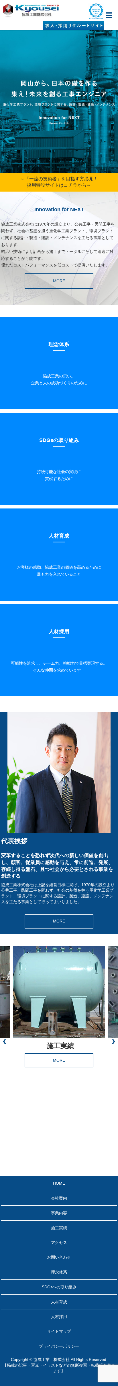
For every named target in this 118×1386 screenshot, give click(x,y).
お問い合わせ (59, 1257)
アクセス (59, 1242)
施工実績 (59, 1228)
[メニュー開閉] (109, 15)
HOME (59, 1183)
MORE (59, 281)
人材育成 (59, 1302)
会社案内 (59, 1198)
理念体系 (59, 1272)
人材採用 (59, 1316)
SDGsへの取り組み (59, 1287)
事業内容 (59, 1213)
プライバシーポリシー (59, 1346)
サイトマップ (59, 1331)
